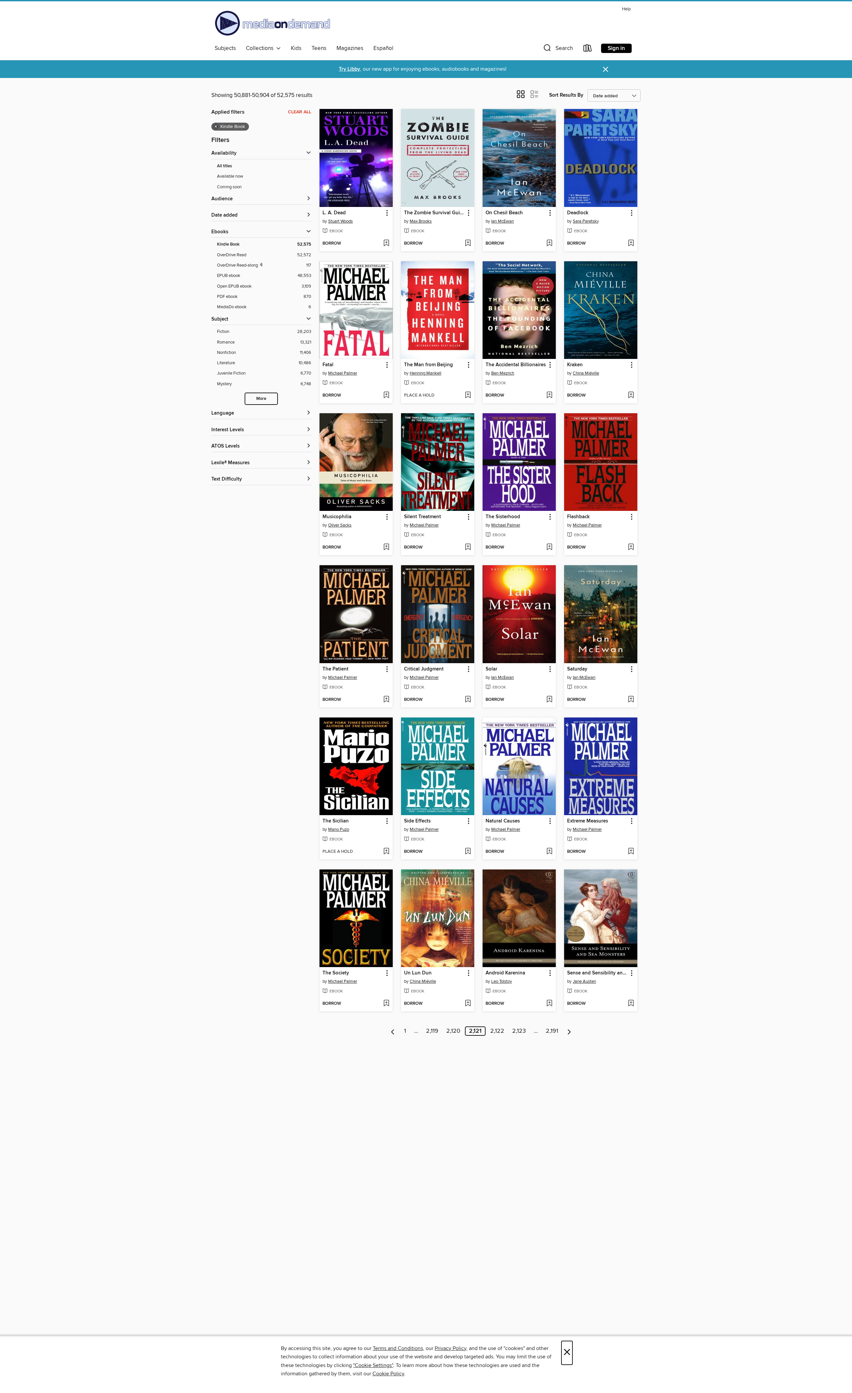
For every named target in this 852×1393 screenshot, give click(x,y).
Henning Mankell (425, 373)
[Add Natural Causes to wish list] (549, 851)
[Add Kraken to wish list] (631, 395)
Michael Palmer (342, 373)
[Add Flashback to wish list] (631, 547)
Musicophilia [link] (336, 517)
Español (383, 48)
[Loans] (588, 49)
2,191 (552, 1031)
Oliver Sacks (339, 525)
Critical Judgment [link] (424, 669)
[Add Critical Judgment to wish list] (468, 700)
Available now (230, 176)
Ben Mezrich (502, 373)
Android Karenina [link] (505, 973)
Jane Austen (584, 981)
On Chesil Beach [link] (504, 213)
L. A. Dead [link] (334, 213)
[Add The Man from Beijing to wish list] (468, 395)
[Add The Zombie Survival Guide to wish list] (468, 243)
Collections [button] (261, 48)
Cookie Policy (388, 1373)
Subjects (225, 48)
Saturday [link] (577, 669)
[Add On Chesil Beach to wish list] (549, 243)
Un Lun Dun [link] (418, 973)
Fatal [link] (327, 365)
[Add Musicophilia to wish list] (386, 547)
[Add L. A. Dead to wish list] (386, 243)
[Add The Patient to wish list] (386, 700)
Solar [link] (491, 669)
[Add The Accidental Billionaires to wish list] (549, 395)
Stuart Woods (340, 221)
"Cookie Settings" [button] (373, 1365)
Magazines (349, 48)
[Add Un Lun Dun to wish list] (468, 1003)
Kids (296, 48)
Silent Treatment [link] (422, 517)
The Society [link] (335, 973)
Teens (319, 48)
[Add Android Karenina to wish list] (549, 1003)
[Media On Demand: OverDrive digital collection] (272, 23)
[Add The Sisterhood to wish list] (549, 547)
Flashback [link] (578, 517)
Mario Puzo (338, 829)
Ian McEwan (502, 221)
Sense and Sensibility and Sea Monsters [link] (597, 973)
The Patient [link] (335, 669)
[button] (557, 49)
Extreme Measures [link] (587, 821)
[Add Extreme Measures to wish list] (631, 851)
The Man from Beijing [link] (428, 365)
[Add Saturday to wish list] (631, 700)
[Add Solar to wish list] (549, 700)
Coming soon (229, 187)
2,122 (497, 1031)
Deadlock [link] (577, 213)
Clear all (299, 112)
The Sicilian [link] (335, 821)
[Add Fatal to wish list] (386, 395)
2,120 (453, 1031)
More (261, 399)
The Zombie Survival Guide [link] (434, 213)
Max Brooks (421, 221)
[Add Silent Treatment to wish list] (468, 547)
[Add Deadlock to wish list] (631, 243)
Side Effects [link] (417, 821)
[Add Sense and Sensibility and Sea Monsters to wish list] (631, 1003)
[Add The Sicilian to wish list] (386, 851)
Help (626, 9)
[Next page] (569, 1031)
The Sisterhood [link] (503, 517)
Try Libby (349, 69)
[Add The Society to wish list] (386, 1003)
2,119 (432, 1031)
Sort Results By (566, 95)
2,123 (519, 1031)
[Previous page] (392, 1031)
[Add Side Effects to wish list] (468, 851)
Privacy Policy (450, 1348)
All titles (224, 166)
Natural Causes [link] (503, 821)
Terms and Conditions (398, 1348)
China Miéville (586, 373)
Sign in (616, 48)
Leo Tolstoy (501, 981)
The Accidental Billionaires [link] (516, 365)
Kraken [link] (575, 365)
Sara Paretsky (586, 221)
